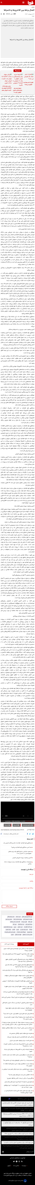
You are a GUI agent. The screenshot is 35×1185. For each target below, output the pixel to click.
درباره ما (24, 1166)
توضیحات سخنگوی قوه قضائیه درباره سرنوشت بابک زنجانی (17, 863)
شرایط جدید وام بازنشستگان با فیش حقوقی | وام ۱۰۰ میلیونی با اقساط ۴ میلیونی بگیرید (17, 90)
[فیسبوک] (28, 834)
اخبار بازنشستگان (10, 917)
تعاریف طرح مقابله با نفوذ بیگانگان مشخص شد (20, 1033)
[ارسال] (4, 14)
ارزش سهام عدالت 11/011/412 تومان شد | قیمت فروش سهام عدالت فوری (6, 88)
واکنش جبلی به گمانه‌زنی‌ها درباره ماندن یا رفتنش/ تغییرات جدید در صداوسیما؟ (18, 1045)
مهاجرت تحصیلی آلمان (27, 919)
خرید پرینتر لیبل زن (24, 929)
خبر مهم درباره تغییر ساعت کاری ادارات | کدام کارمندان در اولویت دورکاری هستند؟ (18, 1092)
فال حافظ (30, 922)
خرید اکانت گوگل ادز (28, 927)
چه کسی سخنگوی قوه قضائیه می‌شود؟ (21, 847)
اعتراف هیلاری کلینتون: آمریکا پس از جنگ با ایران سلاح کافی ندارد (17, 1004)
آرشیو (9, 1166)
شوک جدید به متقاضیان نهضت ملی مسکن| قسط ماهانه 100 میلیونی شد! (17, 1065)
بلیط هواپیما (29, 932)
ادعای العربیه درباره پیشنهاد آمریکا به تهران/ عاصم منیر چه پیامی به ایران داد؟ (18, 1018)
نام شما (31, 875)
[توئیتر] (13, 1161)
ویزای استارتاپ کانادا (17, 919)
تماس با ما (16, 1166)
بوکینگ (30, 929)
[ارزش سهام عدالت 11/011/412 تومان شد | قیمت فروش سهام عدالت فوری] (6, 79)
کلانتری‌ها (16, 825)
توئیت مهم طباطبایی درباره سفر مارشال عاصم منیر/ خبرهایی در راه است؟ (17, 1070)
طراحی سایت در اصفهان (27, 934)
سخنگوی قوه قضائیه (27, 825)
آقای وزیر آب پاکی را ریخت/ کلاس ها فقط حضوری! (19, 1078)
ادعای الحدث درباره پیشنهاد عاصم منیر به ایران (21, 1041)
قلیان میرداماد (24, 922)
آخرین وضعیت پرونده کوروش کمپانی (21, 858)
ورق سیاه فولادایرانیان (8, 927)
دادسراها (7, 825)
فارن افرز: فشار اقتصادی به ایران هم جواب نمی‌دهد (19, 1037)
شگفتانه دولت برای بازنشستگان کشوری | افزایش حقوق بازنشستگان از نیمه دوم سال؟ (19, 960)
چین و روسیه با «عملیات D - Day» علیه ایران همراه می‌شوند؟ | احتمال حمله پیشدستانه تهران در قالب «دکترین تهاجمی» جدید (17, 1023)
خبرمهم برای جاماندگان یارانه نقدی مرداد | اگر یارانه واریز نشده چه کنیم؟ (17, 971)
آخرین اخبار (26, 944)
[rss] (21, 1161)
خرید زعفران (20, 927)
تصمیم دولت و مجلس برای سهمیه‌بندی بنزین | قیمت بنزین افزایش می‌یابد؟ (18, 950)
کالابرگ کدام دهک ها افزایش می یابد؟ (28, 84)
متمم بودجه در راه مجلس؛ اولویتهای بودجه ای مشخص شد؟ (17, 1060)
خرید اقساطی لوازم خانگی (27, 917)
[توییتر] (30, 834)
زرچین (15, 927)
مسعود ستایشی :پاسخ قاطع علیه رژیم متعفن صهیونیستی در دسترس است (19, 852)
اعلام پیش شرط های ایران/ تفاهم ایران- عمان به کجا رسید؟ (17, 1014)
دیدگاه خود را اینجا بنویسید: (26, 888)
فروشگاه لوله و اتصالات (21, 932)
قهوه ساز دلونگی (18, 934)
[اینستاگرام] (18, 1161)
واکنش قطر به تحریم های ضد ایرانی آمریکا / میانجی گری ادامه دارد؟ (17, 998)
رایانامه (31, 881)
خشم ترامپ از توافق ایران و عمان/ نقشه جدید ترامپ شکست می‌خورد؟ (17, 1056)
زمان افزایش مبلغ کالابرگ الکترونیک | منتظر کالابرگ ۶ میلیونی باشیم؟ (17, 982)
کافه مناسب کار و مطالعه (15, 922)
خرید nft (15, 924)
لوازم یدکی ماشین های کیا (10, 932)
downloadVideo (29, 821)
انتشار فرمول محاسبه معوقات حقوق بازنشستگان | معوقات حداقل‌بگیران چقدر (18, 977)
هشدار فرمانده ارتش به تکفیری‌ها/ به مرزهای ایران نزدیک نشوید (18, 1050)
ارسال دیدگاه (9, 906)
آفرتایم (13, 929)
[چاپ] (2, 14)
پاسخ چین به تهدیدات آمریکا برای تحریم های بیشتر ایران (18, 1082)
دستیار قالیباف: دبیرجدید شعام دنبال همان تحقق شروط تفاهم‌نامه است (18, 1009)
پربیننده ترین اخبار (9, 944)
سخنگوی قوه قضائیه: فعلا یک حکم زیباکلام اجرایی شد (17, 843)
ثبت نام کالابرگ (21, 924)
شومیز (12, 934)
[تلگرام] (32, 834)
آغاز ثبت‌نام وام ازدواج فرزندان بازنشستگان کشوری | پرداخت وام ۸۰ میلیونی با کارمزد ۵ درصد (17, 993)
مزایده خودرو (8, 929)
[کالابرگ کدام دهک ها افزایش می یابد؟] (28, 77)
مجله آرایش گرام (29, 924)
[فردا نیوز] (30, 3)
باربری (17, 929)
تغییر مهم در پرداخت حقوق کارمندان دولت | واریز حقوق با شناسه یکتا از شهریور (18, 987)
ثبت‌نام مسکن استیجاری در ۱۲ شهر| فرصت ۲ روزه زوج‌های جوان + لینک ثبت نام (18, 1086)
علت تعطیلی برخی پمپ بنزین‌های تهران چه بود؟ (20, 1075)
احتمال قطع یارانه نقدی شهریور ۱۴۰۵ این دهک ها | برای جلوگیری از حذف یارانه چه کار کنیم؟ (18, 966)
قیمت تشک (18, 917)
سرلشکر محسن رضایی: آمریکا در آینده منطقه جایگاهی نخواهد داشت (17, 1029)
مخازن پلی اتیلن (9, 919)
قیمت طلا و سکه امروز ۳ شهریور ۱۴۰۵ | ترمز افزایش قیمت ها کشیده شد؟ (17, 955)
